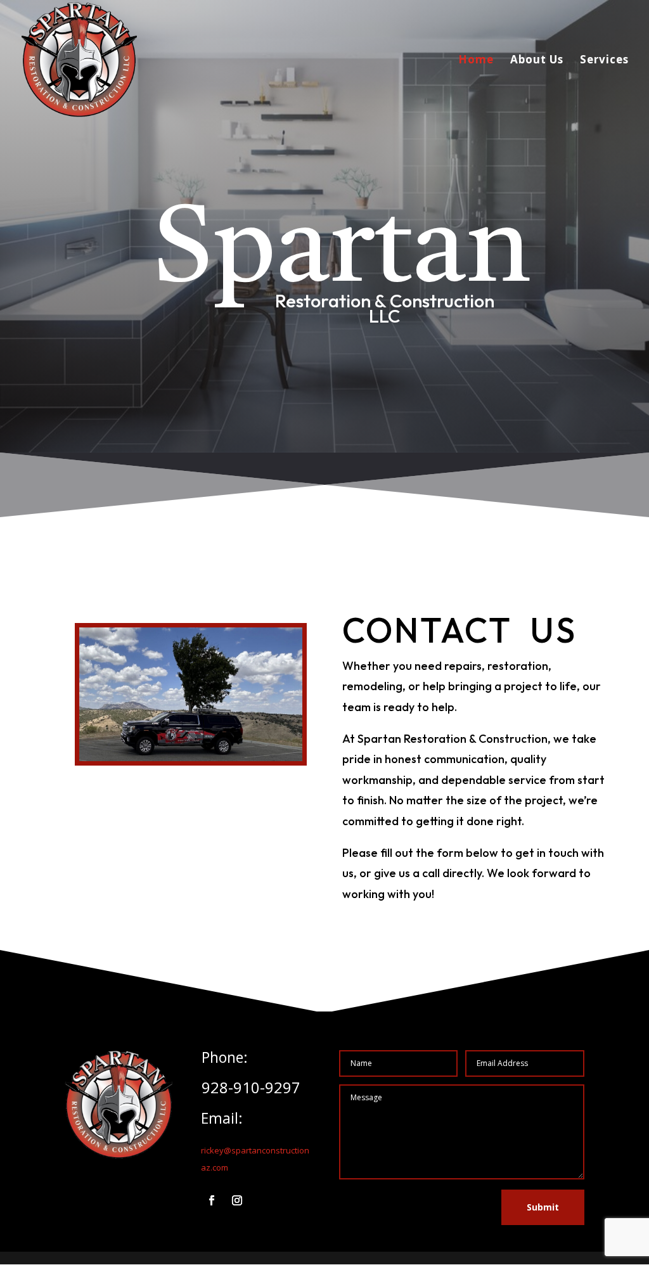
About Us (536, 61)
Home (476, 61)
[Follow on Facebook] (212, 1200)
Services (604, 61)
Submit (543, 1207)
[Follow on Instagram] (237, 1200)
